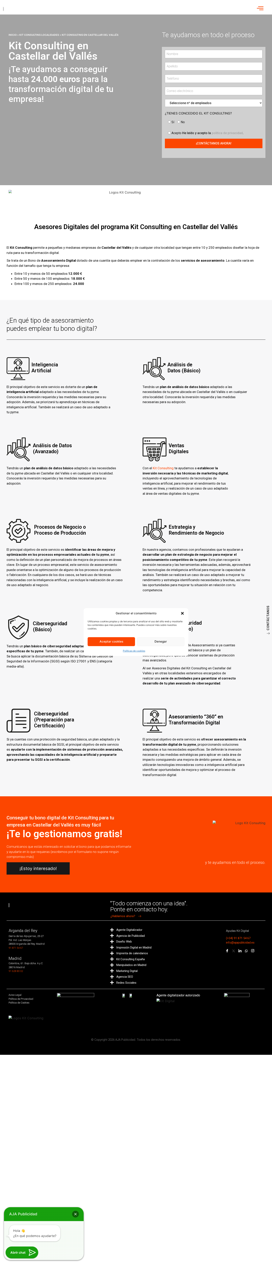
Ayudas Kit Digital (237, 931)
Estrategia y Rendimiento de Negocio (196, 530)
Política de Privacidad (21, 998)
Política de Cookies (19, 1002)
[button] (182, 613)
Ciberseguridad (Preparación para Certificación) (54, 720)
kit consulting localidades (39, 34)
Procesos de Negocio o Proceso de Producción (60, 530)
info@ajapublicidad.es (240, 942)
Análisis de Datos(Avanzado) (52, 448)
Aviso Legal (15, 994)
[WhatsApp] (246, 951)
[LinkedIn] (240, 951)
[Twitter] (233, 951)
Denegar (161, 641)
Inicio (13, 34)
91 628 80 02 (16, 971)
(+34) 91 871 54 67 (238, 938)
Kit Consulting (163, 468)
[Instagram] (252, 951)
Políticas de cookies (134, 650)
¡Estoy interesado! (38, 868)
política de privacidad (227, 133)
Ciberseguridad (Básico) (50, 626)
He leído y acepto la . (207, 133)
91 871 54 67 (16, 947)
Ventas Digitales (179, 448)
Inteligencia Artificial (44, 368)
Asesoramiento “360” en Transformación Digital (196, 720)
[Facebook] (227, 951)
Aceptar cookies (111, 641)
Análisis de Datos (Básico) (184, 368)
